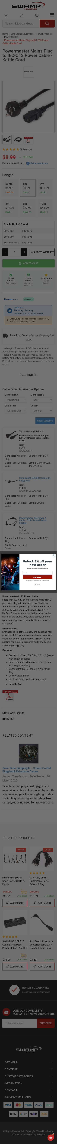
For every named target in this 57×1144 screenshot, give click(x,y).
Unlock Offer (37, 577)
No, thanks (37, 585)
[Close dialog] (54, 556)
